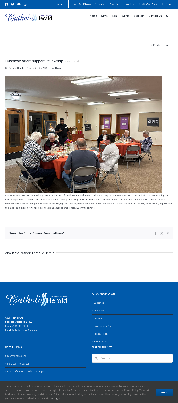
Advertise (99, 310)
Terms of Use (100, 341)
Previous (157, 45)
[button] (167, 16)
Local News (56, 67)
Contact (98, 318)
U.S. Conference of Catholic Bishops (25, 371)
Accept (164, 392)
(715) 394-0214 (20, 325)
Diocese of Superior (17, 355)
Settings (54, 398)
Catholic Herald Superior (24, 329)
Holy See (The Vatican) (18, 363)
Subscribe (99, 302)
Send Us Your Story (104, 325)
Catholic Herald (16, 67)
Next (168, 45)
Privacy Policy (101, 333)
